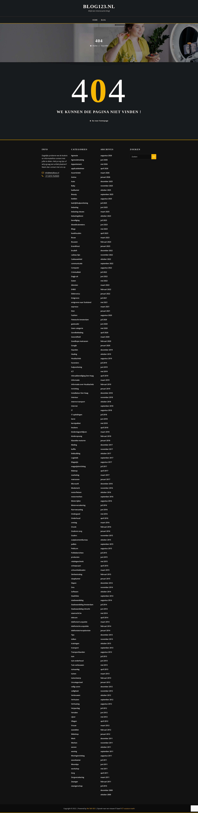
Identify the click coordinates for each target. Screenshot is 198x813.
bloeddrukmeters (78, 225)
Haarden (74, 350)
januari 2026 (105, 177)
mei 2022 (104, 281)
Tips (72, 635)
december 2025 (107, 181)
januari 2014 (105, 630)
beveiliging (75, 220)
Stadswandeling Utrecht (80, 609)
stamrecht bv (76, 613)
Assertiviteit (76, 173)
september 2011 (107, 751)
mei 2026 (104, 164)
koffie (73, 449)
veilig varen (75, 687)
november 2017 (107, 449)
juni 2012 (104, 712)
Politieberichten (77, 553)
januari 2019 (105, 389)
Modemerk (75, 488)
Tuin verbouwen (77, 665)
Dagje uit (74, 276)
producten (75, 557)
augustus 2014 (106, 600)
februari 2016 (106, 527)
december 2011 (107, 738)
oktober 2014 (106, 592)
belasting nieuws (77, 212)
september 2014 (107, 596)
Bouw (73, 237)
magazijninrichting (78, 466)
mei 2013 (104, 665)
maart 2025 (105, 212)
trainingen (75, 643)
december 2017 (107, 445)
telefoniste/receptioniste (80, 630)
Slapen (73, 583)
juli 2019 (104, 363)
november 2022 (107, 255)
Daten (73, 281)
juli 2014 (104, 604)
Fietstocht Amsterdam (80, 319)
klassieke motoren (78, 440)
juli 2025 (104, 203)
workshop (75, 769)
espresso (74, 307)
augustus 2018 (106, 410)
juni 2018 (104, 419)
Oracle (73, 527)
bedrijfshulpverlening (79, 203)
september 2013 (107, 648)
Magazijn (74, 462)
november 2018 (107, 397)
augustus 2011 (106, 756)
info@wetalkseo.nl (52, 173)
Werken (74, 743)
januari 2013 (105, 682)
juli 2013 (104, 656)
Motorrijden (76, 501)
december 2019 (107, 350)
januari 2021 (105, 311)
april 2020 (104, 332)
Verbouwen (75, 695)
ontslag (74, 522)
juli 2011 (104, 760)
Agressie (74, 155)
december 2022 (107, 250)
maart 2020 (105, 337)
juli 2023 (104, 220)
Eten (73, 311)
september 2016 (107, 497)
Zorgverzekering (77, 777)
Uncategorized (77, 682)
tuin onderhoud (77, 661)
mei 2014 (104, 613)
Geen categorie (77, 328)
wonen (74, 747)
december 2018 (107, 393)
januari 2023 (105, 246)
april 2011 (104, 773)
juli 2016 (104, 505)
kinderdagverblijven (79, 432)
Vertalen (74, 712)
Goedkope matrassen (79, 341)
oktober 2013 (106, 643)
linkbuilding (75, 453)
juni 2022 (104, 276)
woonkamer (76, 760)
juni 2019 (104, 367)
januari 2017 (105, 479)
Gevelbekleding (77, 332)
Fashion (74, 315)
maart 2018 (105, 432)
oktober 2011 (106, 747)
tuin (72, 656)
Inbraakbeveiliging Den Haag (82, 376)
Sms (72, 587)
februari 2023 (106, 242)
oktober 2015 (106, 540)
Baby (73, 186)
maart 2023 (105, 237)
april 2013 (104, 669)
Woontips (75, 764)
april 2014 (104, 617)
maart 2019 (105, 380)
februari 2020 (106, 341)
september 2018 (107, 406)
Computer (75, 268)
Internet (74, 406)
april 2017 (104, 471)
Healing (74, 354)
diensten (74, 285)
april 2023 (104, 233)
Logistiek (74, 458)
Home (94, 20)
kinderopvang (76, 436)
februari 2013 (106, 678)
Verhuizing (75, 704)
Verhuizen (75, 699)
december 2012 (107, 687)
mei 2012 (104, 717)
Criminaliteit (76, 272)
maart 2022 (105, 285)
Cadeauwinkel (76, 259)
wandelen (75, 730)
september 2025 (107, 194)
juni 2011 (104, 764)
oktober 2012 (106, 695)
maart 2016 (105, 522)
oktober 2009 (106, 794)
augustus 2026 (106, 155)
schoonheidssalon (78, 570)
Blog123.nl (99, 6)
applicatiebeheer (77, 168)
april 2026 (104, 168)
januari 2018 (105, 440)
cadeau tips (75, 255)
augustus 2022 (106, 268)
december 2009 (107, 790)
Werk (73, 738)
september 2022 (107, 263)
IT (72, 410)
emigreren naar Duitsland (81, 302)
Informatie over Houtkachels (82, 384)
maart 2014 (105, 622)
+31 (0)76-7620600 (52, 176)
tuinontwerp (76, 678)
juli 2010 (104, 786)
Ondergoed (75, 514)
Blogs (73, 229)
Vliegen (74, 721)
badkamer (75, 190)
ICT (72, 371)
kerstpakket (76, 423)
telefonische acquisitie (80, 626)
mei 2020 (104, 328)
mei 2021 (104, 302)
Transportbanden (78, 652)
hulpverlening (76, 367)
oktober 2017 (106, 453)
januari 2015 (105, 579)
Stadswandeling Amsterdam (82, 604)
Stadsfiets (75, 596)
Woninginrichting (78, 756)
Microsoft (75, 484)
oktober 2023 (106, 216)
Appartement (76, 164)
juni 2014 (104, 609)
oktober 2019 (106, 354)
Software (74, 592)
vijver (73, 717)
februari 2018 (106, 436)
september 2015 (107, 544)
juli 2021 (104, 298)
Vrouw (73, 725)
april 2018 (104, 427)
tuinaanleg (75, 669)
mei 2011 (104, 769)
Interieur (74, 397)
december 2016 (107, 484)
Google (74, 345)
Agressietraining (77, 160)
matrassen (75, 479)
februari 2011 (106, 782)
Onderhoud (75, 518)
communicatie (76, 263)
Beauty (74, 194)
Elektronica (75, 294)
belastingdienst (77, 216)
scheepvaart (76, 566)
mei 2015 (104, 561)
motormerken (76, 497)
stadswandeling (77, 600)
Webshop (75, 734)
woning (74, 751)
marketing (75, 475)
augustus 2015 (106, 548)
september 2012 (107, 699)
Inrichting (75, 389)
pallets (73, 544)
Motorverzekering (78, 505)
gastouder (75, 324)
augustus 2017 (106, 462)
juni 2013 (104, 661)
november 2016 (107, 488)
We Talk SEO (91, 808)
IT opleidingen (76, 414)
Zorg (73, 773)
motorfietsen (76, 492)
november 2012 (107, 691)
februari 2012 (106, 730)
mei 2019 (104, 371)
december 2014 (107, 583)
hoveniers (75, 363)
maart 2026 (105, 173)
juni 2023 (104, 225)
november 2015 (107, 535)
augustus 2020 (106, 315)
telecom (74, 617)
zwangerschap (76, 786)
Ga (154, 157)
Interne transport (78, 402)
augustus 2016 (106, 501)
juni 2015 (104, 557)
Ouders (74, 535)
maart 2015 (105, 570)
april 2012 (104, 721)
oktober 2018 (106, 402)
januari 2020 (105, 345)
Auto (73, 181)
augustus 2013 (106, 652)
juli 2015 (104, 553)
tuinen (73, 674)
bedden (74, 199)
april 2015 (104, 566)
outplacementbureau (79, 540)
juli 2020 (104, 319)
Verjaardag (75, 708)
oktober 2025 (106, 190)
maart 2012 (105, 725)
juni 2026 (104, 160)
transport (75, 648)
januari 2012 (105, 734)
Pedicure (74, 548)
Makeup (74, 471)
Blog (103, 20)
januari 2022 (105, 294)
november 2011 (107, 743)
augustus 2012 (106, 704)
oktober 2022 (106, 259)
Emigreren (75, 298)
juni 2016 (104, 509)
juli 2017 (104, 466)
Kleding (74, 445)
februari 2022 (106, 289)
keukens (74, 427)
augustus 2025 (106, 199)
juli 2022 (104, 272)
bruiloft (74, 250)
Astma (73, 177)
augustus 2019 (106, 358)
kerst (73, 419)
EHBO (73, 289)
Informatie (75, 380)
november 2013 (107, 639)
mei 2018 (104, 423)
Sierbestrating (76, 574)
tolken (73, 639)
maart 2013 (105, 674)
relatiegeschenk (77, 561)
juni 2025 (104, 207)
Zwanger (74, 782)
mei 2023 (104, 229)
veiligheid (75, 691)
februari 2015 (106, 574)
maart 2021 (105, 307)
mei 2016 (104, 514)
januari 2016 (105, 531)
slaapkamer (75, 579)
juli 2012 (104, 708)
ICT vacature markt (128, 808)
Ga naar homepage (100, 121)
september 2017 (107, 458)
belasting (74, 207)
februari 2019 (106, 384)
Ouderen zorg (76, 531)
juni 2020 (104, 324)
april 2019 (104, 376)
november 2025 (107, 186)
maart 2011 (105, 777)
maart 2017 (105, 475)
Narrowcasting (77, 509)
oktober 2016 (106, 492)
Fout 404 (104, 46)
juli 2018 (104, 414)
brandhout (75, 246)
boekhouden (76, 233)
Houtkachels (76, 358)
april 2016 (104, 518)
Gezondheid (76, 337)
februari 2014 (106, 626)
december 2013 (107, 635)
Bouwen (74, 242)
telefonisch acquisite (79, 622)
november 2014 (107, 587)
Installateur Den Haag (79, 393)
